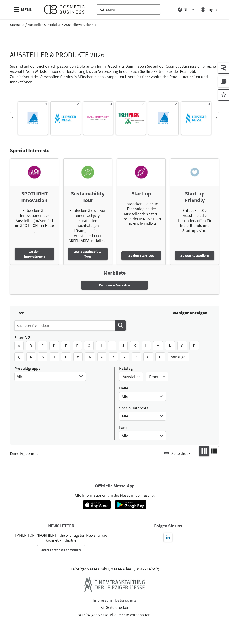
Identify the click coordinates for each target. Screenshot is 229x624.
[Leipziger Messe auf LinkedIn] (167, 537)
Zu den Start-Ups (141, 255)
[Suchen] (120, 325)
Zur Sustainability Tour (88, 253)
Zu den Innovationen (34, 253)
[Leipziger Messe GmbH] (114, 584)
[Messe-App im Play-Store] (130, 504)
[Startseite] (66, 9)
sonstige (178, 356)
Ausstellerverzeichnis (80, 24)
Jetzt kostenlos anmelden (61, 549)
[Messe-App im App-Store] (96, 504)
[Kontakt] (223, 68)
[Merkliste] (223, 95)
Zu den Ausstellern (194, 255)
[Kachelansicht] (204, 450)
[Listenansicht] (214, 450)
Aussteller (131, 376)
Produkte (157, 376)
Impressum (102, 600)
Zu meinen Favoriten (114, 285)
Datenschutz (125, 600)
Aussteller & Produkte (44, 24)
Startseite (17, 24)
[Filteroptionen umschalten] (194, 313)
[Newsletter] (223, 81)
